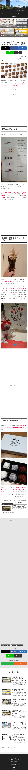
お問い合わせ (14, 761)
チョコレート (20, 645)
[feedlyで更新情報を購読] (7, 663)
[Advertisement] (14, 109)
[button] (18, 52)
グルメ (13, 645)
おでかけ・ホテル (6, 645)
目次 (12, 89)
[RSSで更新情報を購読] (20, 663)
